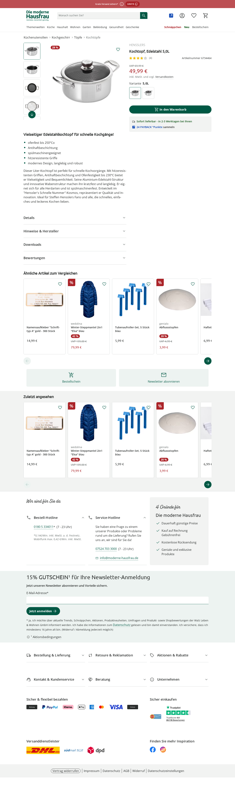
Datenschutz (122, 625)
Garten (87, 27)
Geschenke (132, 27)
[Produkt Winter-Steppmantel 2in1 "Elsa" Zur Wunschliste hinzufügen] (104, 284)
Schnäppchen (172, 27)
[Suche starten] (143, 15)
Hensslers (137, 45)
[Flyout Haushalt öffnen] (69, 27)
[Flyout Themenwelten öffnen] (46, 27)
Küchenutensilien (36, 37)
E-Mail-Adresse (36, 593)
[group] (86, 81)
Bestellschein (200, 27)
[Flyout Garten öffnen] (92, 27)
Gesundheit (116, 27)
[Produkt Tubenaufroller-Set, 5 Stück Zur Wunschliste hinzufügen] (148, 284)
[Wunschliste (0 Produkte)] (194, 16)
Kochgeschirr (61, 37)
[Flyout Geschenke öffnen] (140, 27)
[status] (98, 15)
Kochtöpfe (93, 37)
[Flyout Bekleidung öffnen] (108, 27)
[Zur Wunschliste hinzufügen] (118, 49)
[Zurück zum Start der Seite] (230, 780)
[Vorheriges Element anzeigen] (27, 361)
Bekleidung (100, 27)
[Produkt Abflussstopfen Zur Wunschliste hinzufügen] (193, 284)
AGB (126, 771)
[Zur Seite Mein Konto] (182, 16)
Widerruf (138, 771)
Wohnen (75, 27)
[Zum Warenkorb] (206, 16)
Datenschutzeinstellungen (166, 771)
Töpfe (78, 37)
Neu (186, 27)
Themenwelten (35, 27)
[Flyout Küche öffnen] (56, 27)
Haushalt (62, 27)
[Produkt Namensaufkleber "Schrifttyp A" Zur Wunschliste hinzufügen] (60, 284)
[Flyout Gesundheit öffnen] (125, 27)
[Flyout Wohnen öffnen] (81, 27)
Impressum (92, 771)
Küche (51, 27)
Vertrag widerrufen (66, 771)
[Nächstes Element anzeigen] (32, 114)
